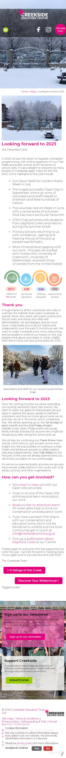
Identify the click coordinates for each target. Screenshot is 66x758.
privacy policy (25, 743)
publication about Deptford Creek (33, 540)
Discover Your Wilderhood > (38, 580)
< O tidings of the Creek (24, 570)
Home (24, 91)
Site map (7, 718)
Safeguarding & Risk (33, 721)
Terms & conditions (27, 718)
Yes (36, 748)
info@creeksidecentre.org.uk (33, 533)
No (48, 748)
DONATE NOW (19, 680)
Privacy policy (10, 721)
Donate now (60, 29)
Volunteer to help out (28, 484)
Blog (33, 91)
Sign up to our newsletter (25, 636)
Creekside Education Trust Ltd (23, 711)
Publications (22, 724)
